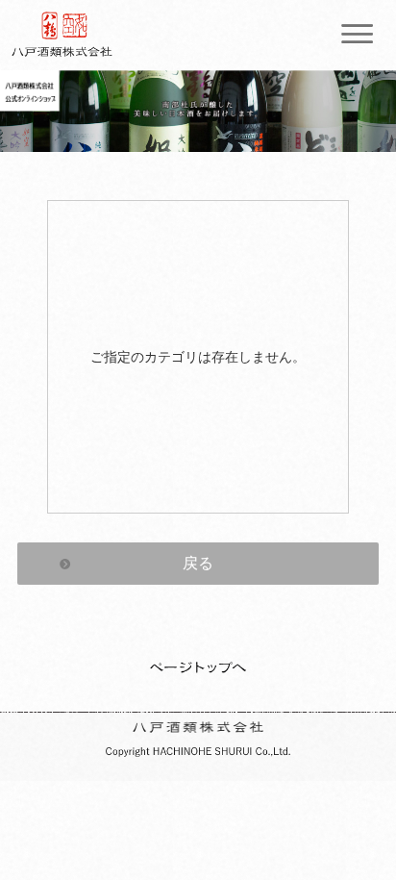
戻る (198, 563)
